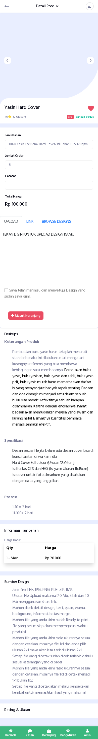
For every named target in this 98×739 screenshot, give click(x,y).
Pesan (30, 734)
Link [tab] (29, 221)
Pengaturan (68, 734)
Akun (87, 734)
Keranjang (49, 734)
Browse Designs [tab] (56, 221)
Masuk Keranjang (27, 315)
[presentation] (7, 60)
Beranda (10, 734)
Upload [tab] (11, 221)
